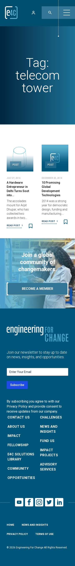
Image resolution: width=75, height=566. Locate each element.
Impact (14, 436)
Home (10, 524)
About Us (16, 427)
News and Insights (49, 429)
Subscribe (17, 385)
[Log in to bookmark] (30, 226)
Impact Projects (49, 452)
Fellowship (18, 445)
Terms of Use (44, 534)
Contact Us (19, 417)
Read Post (14, 225)
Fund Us (47, 441)
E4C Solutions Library (21, 456)
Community (18, 469)
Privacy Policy (17, 534)
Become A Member (37, 289)
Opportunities (21, 478)
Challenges (51, 417)
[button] (66, 12)
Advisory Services (48, 466)
